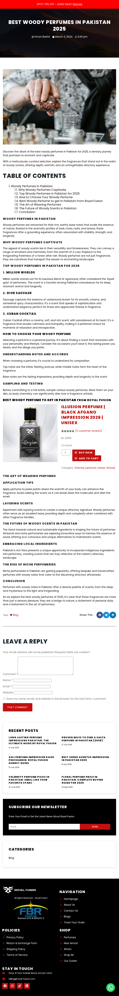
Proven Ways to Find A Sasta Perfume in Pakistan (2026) (84, 739)
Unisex (101, 468)
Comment (10, 674)
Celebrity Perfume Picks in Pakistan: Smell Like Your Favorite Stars (29, 780)
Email (7, 686)
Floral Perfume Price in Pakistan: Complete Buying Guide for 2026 (82, 780)
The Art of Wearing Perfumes (40, 205)
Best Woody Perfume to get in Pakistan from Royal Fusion (61, 201)
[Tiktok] (19, 986)
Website (8, 692)
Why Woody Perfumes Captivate (42, 190)
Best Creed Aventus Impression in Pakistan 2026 (85, 758)
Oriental (79, 468)
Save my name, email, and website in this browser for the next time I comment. (56, 699)
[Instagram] (12, 986)
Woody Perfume (56, 334)
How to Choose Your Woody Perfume (46, 197)
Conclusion (27, 212)
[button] (100, 615)
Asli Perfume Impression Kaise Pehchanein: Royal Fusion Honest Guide (31, 760)
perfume (90, 468)
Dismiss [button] (77, 4)
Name (7, 680)
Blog (15, 615)
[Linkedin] (27, 986)
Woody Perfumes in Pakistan (32, 186)
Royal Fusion (99, 400)
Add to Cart (89, 458)
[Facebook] (5, 986)
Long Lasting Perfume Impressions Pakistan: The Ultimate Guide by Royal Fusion (32, 740)
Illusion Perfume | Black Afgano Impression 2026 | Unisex (83, 414)
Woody (111, 468)
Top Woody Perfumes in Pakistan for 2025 (49, 193)
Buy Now (86, 452)
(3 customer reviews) (88, 431)
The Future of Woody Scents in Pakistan (47, 208)
